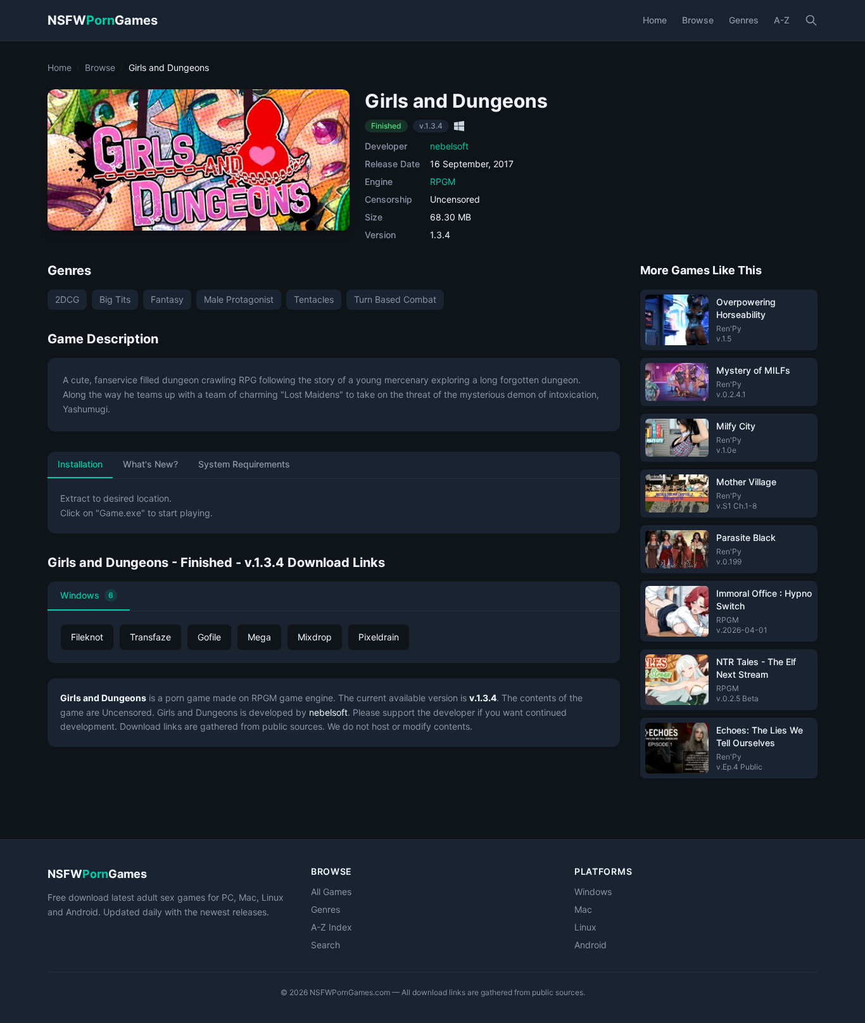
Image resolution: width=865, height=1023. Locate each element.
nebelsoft (449, 146)
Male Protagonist (239, 299)
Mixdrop (315, 637)
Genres (744, 20)
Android (590, 944)
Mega (259, 637)
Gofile (209, 637)
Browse (698, 20)
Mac (583, 909)
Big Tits (114, 299)
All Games (331, 891)
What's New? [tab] (150, 464)
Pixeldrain (378, 637)
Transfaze (150, 637)
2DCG (67, 299)
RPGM (442, 181)
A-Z (782, 20)
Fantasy (167, 299)
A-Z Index (331, 927)
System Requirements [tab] (244, 464)
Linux (585, 927)
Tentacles (314, 299)
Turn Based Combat (395, 299)
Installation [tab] (80, 464)
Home (655, 20)
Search (325, 944)
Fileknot (87, 637)
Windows (86, 595)
